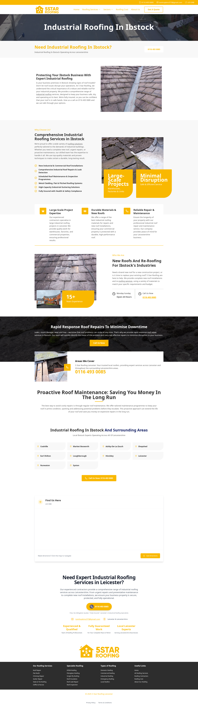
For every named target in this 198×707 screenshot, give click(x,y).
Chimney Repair (38, 676)
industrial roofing (43, 94)
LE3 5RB (191, 2)
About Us (135, 9)
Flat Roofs (36, 673)
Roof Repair (37, 670)
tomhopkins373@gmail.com (170, 2)
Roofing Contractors (141, 676)
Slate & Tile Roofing (39, 682)
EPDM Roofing (72, 670)
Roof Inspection (72, 685)
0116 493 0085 (147, 2)
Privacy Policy (90, 703)
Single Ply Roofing (73, 676)
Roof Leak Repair (72, 682)
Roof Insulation (72, 679)
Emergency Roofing (107, 679)
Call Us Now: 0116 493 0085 (101, 478)
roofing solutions (75, 144)
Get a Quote (154, 9)
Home (76, 9)
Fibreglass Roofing (73, 673)
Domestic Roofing (107, 670)
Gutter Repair (37, 679)
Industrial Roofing (107, 676)
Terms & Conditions (105, 703)
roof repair (152, 332)
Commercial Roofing (108, 673)
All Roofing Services (141, 673)
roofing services (125, 281)
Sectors (107, 9)
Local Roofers (105, 682)
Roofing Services (90, 9)
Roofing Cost (122, 9)
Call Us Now (99, 343)
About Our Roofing (140, 682)
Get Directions (152, 556)
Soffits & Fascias (38, 685)
